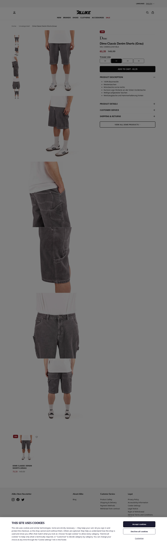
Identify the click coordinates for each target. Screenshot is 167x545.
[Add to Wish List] (36, 437)
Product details (109, 103)
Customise (139, 538)
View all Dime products (127, 124)
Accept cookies (139, 524)
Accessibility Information (138, 502)
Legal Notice (133, 508)
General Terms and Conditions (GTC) (140, 516)
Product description (111, 77)
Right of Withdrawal (136, 512)
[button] (17, 40)
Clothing (85, 17)
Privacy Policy (133, 499)
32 (116, 61)
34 (127, 61)
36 (139, 61)
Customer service (109, 110)
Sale (108, 17)
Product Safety (106, 499)
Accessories (98, 17)
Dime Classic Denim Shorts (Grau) (22, 467)
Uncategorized (24, 26)
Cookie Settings (134, 505)
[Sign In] (14, 12)
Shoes (75, 17)
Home (14, 26)
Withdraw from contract (110, 508)
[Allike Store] (83, 13)
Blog (74, 499)
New (59, 17)
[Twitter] (22, 500)
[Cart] (152, 12)
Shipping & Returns (110, 116)
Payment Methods (107, 505)
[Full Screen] (87, 419)
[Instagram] (13, 500)
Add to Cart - (127, 69)
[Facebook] (18, 500)
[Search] (147, 12)
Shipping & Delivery (108, 502)
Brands (67, 17)
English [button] (149, 4)
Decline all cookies (139, 531)
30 (105, 61)
